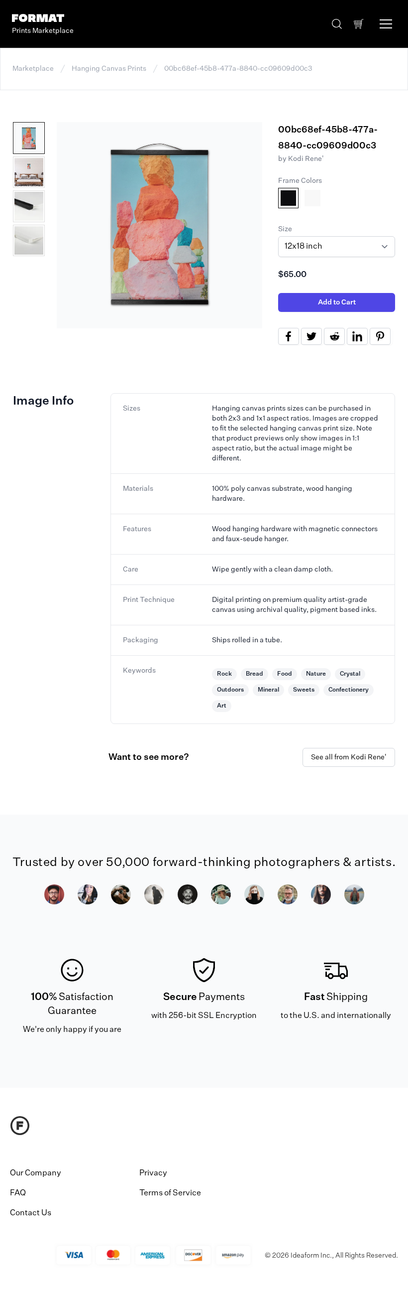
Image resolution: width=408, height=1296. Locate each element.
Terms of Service (170, 1193)
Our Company (35, 1173)
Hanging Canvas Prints (109, 68)
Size (285, 229)
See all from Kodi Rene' (349, 757)
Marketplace (33, 68)
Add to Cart (337, 302)
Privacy (153, 1173)
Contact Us (30, 1213)
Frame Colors (300, 180)
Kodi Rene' (306, 158)
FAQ (18, 1193)
